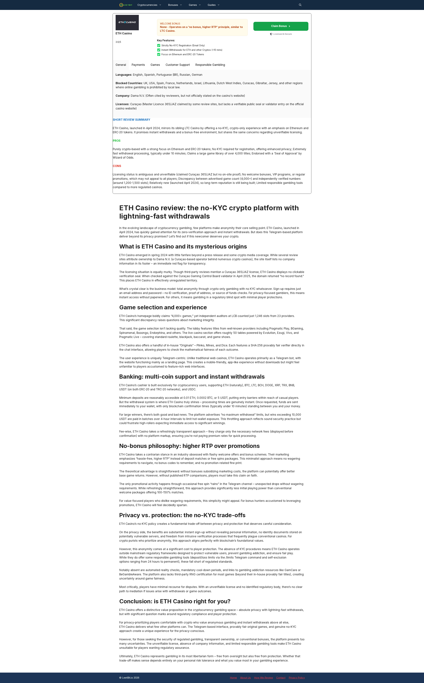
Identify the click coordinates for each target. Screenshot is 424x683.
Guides (212, 4)
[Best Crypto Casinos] (125, 5)
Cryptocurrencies (147, 4)
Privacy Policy (297, 677)
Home (233, 677)
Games (193, 4)
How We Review (263, 677)
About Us (245, 677)
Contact (280, 677)
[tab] (121, 65)
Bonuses (173, 4)
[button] (300, 5)
